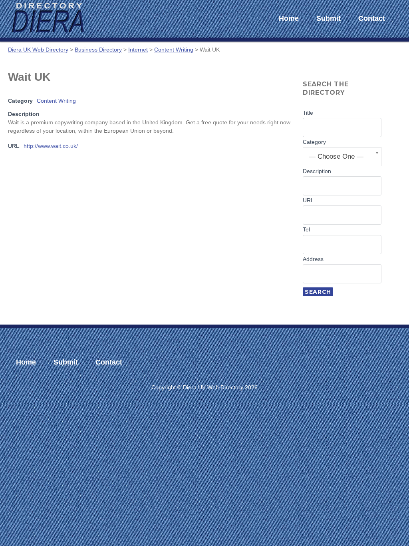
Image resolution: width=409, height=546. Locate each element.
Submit (328, 18)
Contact (371, 18)
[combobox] (342, 156)
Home (289, 18)
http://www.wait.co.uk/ (51, 146)
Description (317, 171)
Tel (306, 229)
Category (314, 142)
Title (308, 113)
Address (313, 259)
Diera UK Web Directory (213, 387)
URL (308, 200)
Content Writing (56, 101)
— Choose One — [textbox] (336, 156)
